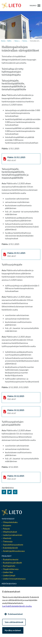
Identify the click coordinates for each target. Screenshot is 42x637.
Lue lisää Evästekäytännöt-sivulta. (17, 606)
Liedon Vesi (8, 572)
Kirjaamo (7, 525)
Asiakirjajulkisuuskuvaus (14, 551)
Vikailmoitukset (10, 532)
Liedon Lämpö (9, 575)
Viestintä (7, 538)
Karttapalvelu (9, 566)
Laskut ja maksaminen (12, 535)
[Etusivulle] (11, 5)
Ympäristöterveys (11, 569)
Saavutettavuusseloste (13, 544)
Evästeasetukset (15, 614)
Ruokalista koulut (10, 559)
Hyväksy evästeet (13, 630)
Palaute (6, 528)
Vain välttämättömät (14, 622)
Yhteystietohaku (10, 522)
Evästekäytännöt (10, 548)
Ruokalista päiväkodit (12, 562)
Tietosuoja (7, 541)
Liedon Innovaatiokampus (14, 578)
